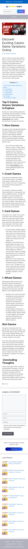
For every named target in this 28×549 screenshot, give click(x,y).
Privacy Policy (19, 541)
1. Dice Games (7, 89)
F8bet (18, 546)
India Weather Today (11, 544)
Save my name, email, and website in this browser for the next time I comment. (14, 427)
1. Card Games (7, 92)
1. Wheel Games (8, 94)
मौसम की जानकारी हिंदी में (18, 1)
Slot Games (6, 96)
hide (17, 82)
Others (6, 384)
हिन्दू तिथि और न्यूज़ (9, 1)
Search (21, 11)
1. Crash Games (7, 90)
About (13, 541)
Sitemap (20, 544)
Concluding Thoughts (9, 97)
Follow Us (14, 449)
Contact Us (7, 541)
